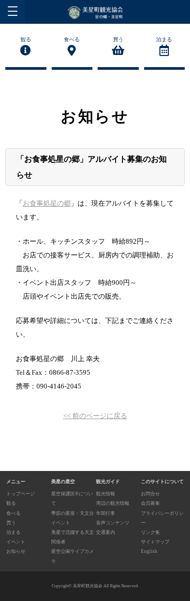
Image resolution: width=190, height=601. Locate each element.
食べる (72, 39)
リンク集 (150, 532)
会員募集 (150, 503)
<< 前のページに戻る (95, 416)
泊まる (164, 39)
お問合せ (150, 493)
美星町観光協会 (87, 586)
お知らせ (15, 551)
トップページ (20, 493)
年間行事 (105, 513)
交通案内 (105, 532)
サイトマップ (155, 541)
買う (118, 39)
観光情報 (105, 493)
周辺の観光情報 (112, 503)
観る (26, 39)
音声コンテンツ (112, 522)
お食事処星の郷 (47, 203)
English (149, 551)
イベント (15, 541)
